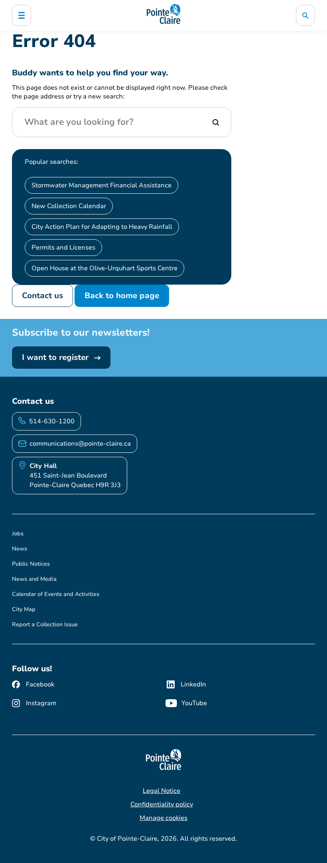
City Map (23, 609)
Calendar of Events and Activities (55, 594)
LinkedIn (193, 684)
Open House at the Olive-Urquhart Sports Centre (104, 268)
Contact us (42, 295)
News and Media (34, 579)
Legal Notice (161, 790)
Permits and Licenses (63, 247)
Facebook (40, 684)
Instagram (41, 703)
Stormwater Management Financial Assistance (101, 185)
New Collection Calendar (69, 206)
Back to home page (122, 295)
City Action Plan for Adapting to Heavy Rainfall (102, 226)
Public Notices (31, 564)
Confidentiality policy (161, 804)
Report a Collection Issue (45, 624)
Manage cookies (163, 818)
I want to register (56, 357)
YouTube (194, 703)
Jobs (18, 533)
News (19, 548)
